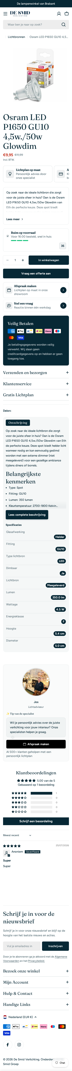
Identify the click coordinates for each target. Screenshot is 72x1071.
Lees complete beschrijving (27, 514)
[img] (12, 846)
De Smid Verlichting (26, 1059)
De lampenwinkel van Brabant (36, 3)
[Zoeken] (63, 24)
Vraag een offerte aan (36, 273)
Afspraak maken (38, 744)
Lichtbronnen (16, 37)
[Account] (59, 13)
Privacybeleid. (36, 961)
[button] (19, 793)
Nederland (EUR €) (20, 1017)
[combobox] (36, 24)
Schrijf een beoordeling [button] (36, 821)
